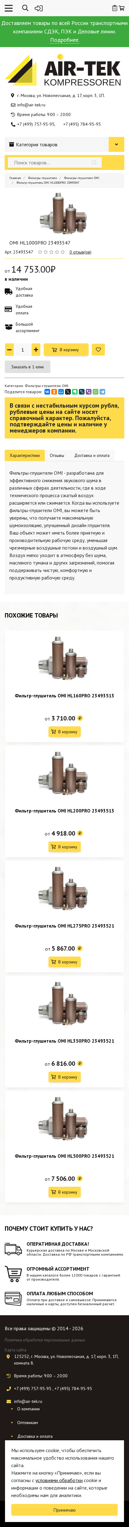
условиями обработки (59, 1480)
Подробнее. (64, 39)
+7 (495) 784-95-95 (82, 124)
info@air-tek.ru (31, 105)
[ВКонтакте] (47, 392)
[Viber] (88, 392)
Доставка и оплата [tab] (92, 455)
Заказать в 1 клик (27, 367)
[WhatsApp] (95, 392)
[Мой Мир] (61, 392)
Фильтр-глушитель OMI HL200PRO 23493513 (64, 811)
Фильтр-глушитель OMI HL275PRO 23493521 (64, 926)
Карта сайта (15, 1350)
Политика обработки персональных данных (45, 1340)
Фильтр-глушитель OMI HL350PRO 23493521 (64, 1041)
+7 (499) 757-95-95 (35, 124)
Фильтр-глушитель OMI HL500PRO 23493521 (64, 1156)
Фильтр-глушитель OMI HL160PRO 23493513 (64, 696)
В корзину (69, 349)
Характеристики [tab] (25, 455)
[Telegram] (102, 392)
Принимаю (64, 1510)
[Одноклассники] (54, 392)
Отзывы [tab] (57, 455)
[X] (68, 392)
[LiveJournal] (82, 392)
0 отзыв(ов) (80, 252)
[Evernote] (75, 392)
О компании (28, 1409)
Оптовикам (27, 1422)
